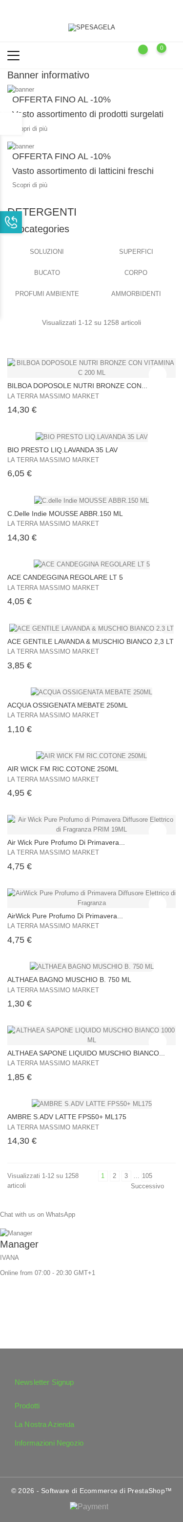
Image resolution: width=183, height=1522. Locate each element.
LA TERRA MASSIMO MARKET (53, 396)
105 (146, 1175)
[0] (171, 55)
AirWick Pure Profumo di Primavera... (65, 916)
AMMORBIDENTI (136, 293)
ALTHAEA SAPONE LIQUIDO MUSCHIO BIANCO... (86, 1053)
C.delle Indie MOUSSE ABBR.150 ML (65, 513)
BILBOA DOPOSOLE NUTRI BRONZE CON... (77, 386)
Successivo (151, 1187)
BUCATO (47, 272)
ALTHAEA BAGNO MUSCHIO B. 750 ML (69, 979)
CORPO (135, 272)
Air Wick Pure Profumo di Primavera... (66, 842)
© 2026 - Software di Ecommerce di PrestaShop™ (91, 1491)
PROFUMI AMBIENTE (47, 293)
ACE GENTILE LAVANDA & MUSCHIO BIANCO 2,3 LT (90, 641)
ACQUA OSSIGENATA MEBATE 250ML (67, 705)
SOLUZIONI (47, 251)
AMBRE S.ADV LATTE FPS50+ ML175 (66, 1117)
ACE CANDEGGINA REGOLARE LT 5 (65, 577)
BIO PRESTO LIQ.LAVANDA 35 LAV (62, 450)
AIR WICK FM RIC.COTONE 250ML (63, 769)
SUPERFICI (136, 251)
